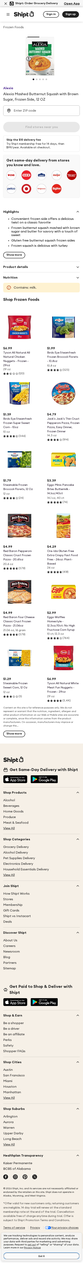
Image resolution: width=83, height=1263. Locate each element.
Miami (7, 1081)
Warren (9, 1127)
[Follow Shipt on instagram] (15, 1177)
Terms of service (14, 1227)
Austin (8, 1069)
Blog (6, 957)
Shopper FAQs (14, 1051)
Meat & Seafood (15, 822)
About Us (10, 940)
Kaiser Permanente (17, 1163)
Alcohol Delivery (15, 852)
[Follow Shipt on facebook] (5, 1177)
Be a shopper (13, 1023)
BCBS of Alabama (17, 1168)
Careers (9, 946)
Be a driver (11, 1028)
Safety (8, 1045)
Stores (8, 899)
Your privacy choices (65, 1227)
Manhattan (12, 1092)
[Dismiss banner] (5, 3)
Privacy (35, 1227)
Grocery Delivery (16, 847)
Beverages (11, 805)
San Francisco (14, 1075)
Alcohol (9, 800)
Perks (7, 1040)
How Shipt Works (16, 893)
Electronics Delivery (18, 863)
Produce (9, 817)
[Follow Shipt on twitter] (34, 1177)
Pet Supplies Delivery (19, 858)
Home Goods (13, 811)
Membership (13, 904)
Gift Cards (11, 910)
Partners (10, 962)
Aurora (8, 1122)
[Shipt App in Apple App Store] (15, 779)
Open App (72, 3)
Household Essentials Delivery (26, 869)
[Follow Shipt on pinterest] (25, 1177)
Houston (10, 1086)
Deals (7, 921)
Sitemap (9, 968)
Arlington (10, 1116)
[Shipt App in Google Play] (44, 779)
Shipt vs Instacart (17, 916)
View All (9, 828)
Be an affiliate (14, 1034)
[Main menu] (8, 14)
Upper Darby (13, 1133)
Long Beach (12, 1139)
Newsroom (11, 951)
